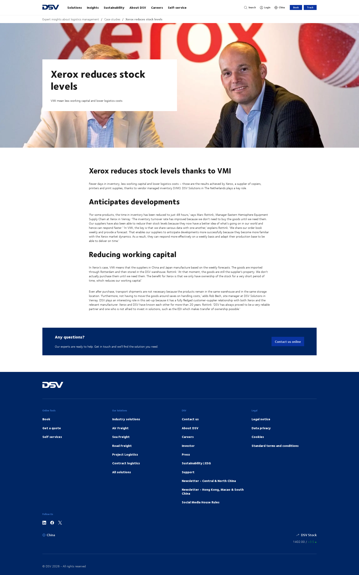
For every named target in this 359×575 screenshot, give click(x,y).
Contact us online (288, 341)
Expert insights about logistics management (70, 19)
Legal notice (261, 419)
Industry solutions (126, 419)
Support (188, 472)
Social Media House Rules (200, 502)
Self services (52, 436)
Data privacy (261, 427)
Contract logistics (126, 463)
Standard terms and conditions (275, 445)
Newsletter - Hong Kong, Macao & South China (213, 491)
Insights (93, 7)
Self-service (177, 7)
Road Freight (122, 445)
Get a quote (51, 427)
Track (310, 7)
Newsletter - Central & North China (209, 480)
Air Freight (120, 427)
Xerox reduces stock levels (143, 19)
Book (296, 7)
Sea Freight (121, 436)
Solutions (74, 7)
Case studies (112, 19)
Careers (157, 7)
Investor (188, 445)
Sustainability (114, 7)
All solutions (121, 472)
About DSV (137, 7)
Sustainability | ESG (196, 463)
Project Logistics (125, 454)
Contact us (190, 419)
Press (186, 454)
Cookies (258, 437)
